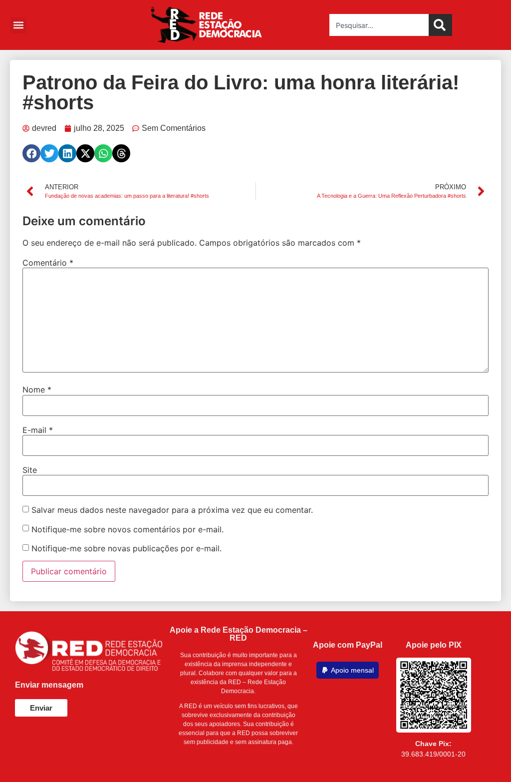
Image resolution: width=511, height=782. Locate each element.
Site (29, 470)
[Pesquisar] (440, 25)
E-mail (37, 430)
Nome (36, 389)
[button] (18, 25)
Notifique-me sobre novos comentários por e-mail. (127, 529)
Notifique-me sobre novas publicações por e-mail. (126, 548)
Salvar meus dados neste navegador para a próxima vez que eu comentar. (172, 510)
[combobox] (379, 25)
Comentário (47, 263)
